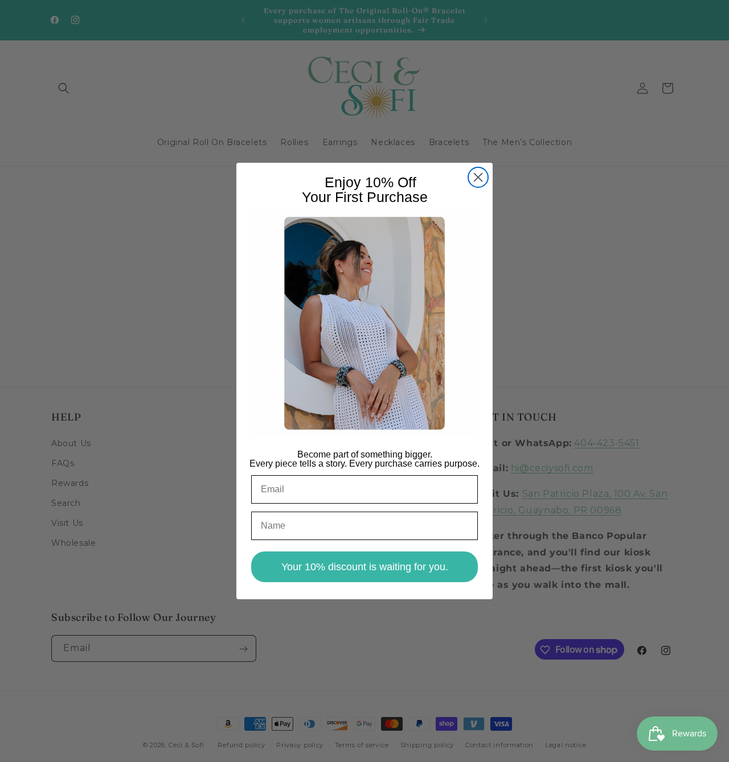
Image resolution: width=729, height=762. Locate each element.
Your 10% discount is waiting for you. (364, 566)
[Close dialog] (478, 177)
